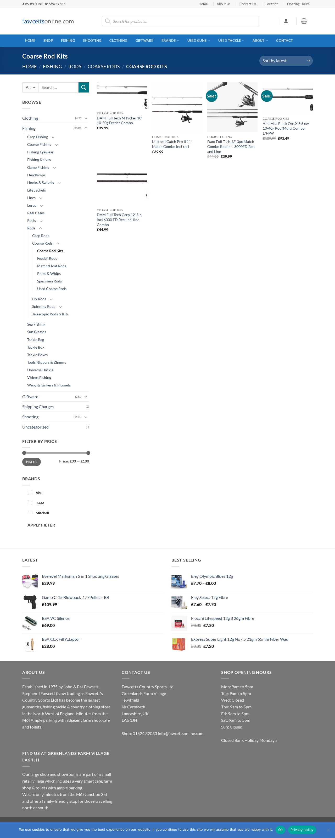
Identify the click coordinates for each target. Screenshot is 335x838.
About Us (224, 4)
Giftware (144, 40)
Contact (284, 40)
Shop (48, 40)
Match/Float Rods (51, 266)
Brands (168, 40)
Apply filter (41, 525)
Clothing (118, 40)
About (258, 40)
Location (271, 4)
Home (203, 4)
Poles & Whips (49, 273)
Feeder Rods (47, 258)
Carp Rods (40, 235)
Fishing (68, 40)
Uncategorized (35, 426)
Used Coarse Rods (51, 288)
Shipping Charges (38, 406)
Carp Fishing (37, 137)
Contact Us (247, 4)
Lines (31, 197)
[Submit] (84, 87)
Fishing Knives (39, 159)
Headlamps (36, 175)
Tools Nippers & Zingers (46, 362)
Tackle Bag (35, 339)
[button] (286, 21)
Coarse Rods (104, 66)
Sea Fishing (36, 324)
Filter (31, 462)
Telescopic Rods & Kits (50, 314)
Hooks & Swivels (40, 182)
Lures (31, 205)
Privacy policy (302, 830)
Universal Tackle (40, 370)
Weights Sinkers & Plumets (49, 385)
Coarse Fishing (39, 144)
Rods (74, 66)
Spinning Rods (43, 306)
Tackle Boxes (37, 354)
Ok (280, 830)
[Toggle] (86, 118)
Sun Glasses (36, 332)
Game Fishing (38, 167)
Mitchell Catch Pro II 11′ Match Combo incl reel (172, 144)
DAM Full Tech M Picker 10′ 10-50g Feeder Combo (119, 120)
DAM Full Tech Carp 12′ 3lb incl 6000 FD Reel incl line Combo (119, 219)
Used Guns (196, 40)
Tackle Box (35, 347)
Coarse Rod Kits (50, 250)
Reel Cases (35, 213)
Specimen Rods (49, 281)
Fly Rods (39, 299)
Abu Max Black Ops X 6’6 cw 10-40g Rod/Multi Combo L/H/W (286, 128)
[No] (328, 831)
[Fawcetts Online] (48, 21)
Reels (31, 220)
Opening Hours (298, 4)
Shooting (92, 40)
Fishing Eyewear (40, 152)
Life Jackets (36, 190)
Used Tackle (229, 40)
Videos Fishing (39, 377)
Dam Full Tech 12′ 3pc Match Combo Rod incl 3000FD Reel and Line (231, 146)
